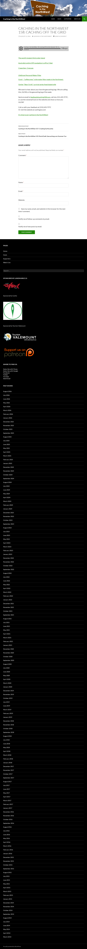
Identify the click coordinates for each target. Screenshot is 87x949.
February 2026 (8, 414)
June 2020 (6, 672)
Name (21, 182)
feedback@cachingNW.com (40, 97)
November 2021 (8, 607)
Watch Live (77, 19)
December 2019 (8, 691)
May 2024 (6, 494)
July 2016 (6, 831)
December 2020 (8, 649)
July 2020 (6, 668)
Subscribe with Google (10, 371)
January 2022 (7, 600)
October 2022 (7, 566)
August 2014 (7, 918)
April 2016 (6, 842)
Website (21, 200)
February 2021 (8, 641)
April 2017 (6, 797)
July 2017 (6, 785)
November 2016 (8, 816)
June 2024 (6, 490)
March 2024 (7, 501)
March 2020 (7, 683)
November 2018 (8, 725)
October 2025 (7, 429)
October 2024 (7, 475)
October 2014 (7, 910)
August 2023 (7, 528)
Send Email (6, 378)
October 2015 (7, 865)
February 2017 (8, 804)
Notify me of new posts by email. (30, 226)
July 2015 (6, 876)
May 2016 (6, 838)
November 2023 (8, 516)
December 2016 (8, 812)
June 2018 (6, 744)
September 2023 (8, 524)
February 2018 (8, 759)
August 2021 (7, 619)
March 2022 (7, 592)
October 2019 (7, 698)
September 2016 (8, 823)
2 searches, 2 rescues (25, 68)
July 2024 (6, 486)
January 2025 (7, 463)
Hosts (59, 19)
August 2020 (7, 664)
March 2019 (7, 709)
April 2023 (6, 543)
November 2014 (8, 906)
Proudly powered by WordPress (12, 946)
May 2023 (6, 539)
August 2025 (7, 437)
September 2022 (8, 569)
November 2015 (8, 861)
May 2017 (6, 793)
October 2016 (7, 819)
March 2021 (7, 637)
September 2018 (8, 732)
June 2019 (6, 706)
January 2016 (7, 853)
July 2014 (6, 922)
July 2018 (6, 740)
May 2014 (6, 929)
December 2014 (8, 903)
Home (53, 19)
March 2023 (7, 547)
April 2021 (6, 634)
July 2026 (6, 395)
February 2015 (8, 895)
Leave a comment (61, 36)
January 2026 (7, 418)
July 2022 (6, 577)
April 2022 (6, 588)
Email (20, 191)
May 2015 (6, 884)
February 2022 (8, 596)
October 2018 (7, 728)
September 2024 (8, 478)
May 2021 (6, 630)
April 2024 (6, 497)
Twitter (5, 375)
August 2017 (7, 781)
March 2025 (7, 456)
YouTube (6, 377)
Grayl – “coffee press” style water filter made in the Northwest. (40, 79)
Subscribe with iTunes (10, 369)
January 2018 (7, 762)
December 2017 (8, 766)
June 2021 (6, 626)
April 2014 (6, 933)
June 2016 (6, 834)
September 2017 (8, 778)
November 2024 (8, 471)
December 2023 (8, 512)
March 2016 (7, 846)
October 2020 (7, 656)
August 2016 (7, 827)
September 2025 (8, 433)
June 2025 (6, 444)
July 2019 (6, 702)
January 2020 (7, 687)
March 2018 (7, 755)
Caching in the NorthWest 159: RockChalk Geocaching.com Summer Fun (42, 135)
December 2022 (8, 558)
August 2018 (7, 736)
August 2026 (7, 391)
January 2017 (7, 808)
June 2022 (6, 581)
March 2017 (7, 800)
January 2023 (7, 554)
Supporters (67, 19)
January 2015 (7, 899)
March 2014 (7, 937)
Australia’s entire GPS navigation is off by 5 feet (35, 63)
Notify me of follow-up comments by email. (33, 219)
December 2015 (8, 857)
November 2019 (8, 694)
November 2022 (8, 562)
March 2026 (7, 410)
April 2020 (6, 679)
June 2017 (6, 789)
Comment (22, 155)
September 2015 (8, 869)
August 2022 (7, 573)
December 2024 (8, 467)
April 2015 (6, 887)
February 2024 (8, 505)
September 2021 (8, 615)
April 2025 (6, 452)
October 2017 (7, 774)
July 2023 (6, 531)
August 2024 (7, 482)
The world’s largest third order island (31, 58)
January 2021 (7, 645)
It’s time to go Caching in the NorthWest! (33, 115)
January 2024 (7, 509)
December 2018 (8, 721)
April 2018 (6, 751)
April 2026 (6, 406)
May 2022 (6, 584)
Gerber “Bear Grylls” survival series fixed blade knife (37, 84)
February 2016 (8, 850)
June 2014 (6, 925)
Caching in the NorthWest (14, 19)
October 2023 (7, 520)
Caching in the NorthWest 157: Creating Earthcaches (35, 127)
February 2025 (8, 459)
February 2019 (8, 713)
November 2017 (8, 770)
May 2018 (6, 747)
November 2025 (8, 425)
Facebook (6, 373)
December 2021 (8, 603)
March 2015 (7, 891)
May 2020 (6, 675)
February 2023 (8, 550)
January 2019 (7, 717)
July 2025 (6, 441)
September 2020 (8, 660)
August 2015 (7, 872)
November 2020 (8, 653)
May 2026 (6, 403)
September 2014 (8, 914)
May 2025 (6, 448)
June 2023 (6, 535)
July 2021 (6, 622)
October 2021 (7, 611)
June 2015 (6, 880)
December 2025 (8, 422)
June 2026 (6, 399)
